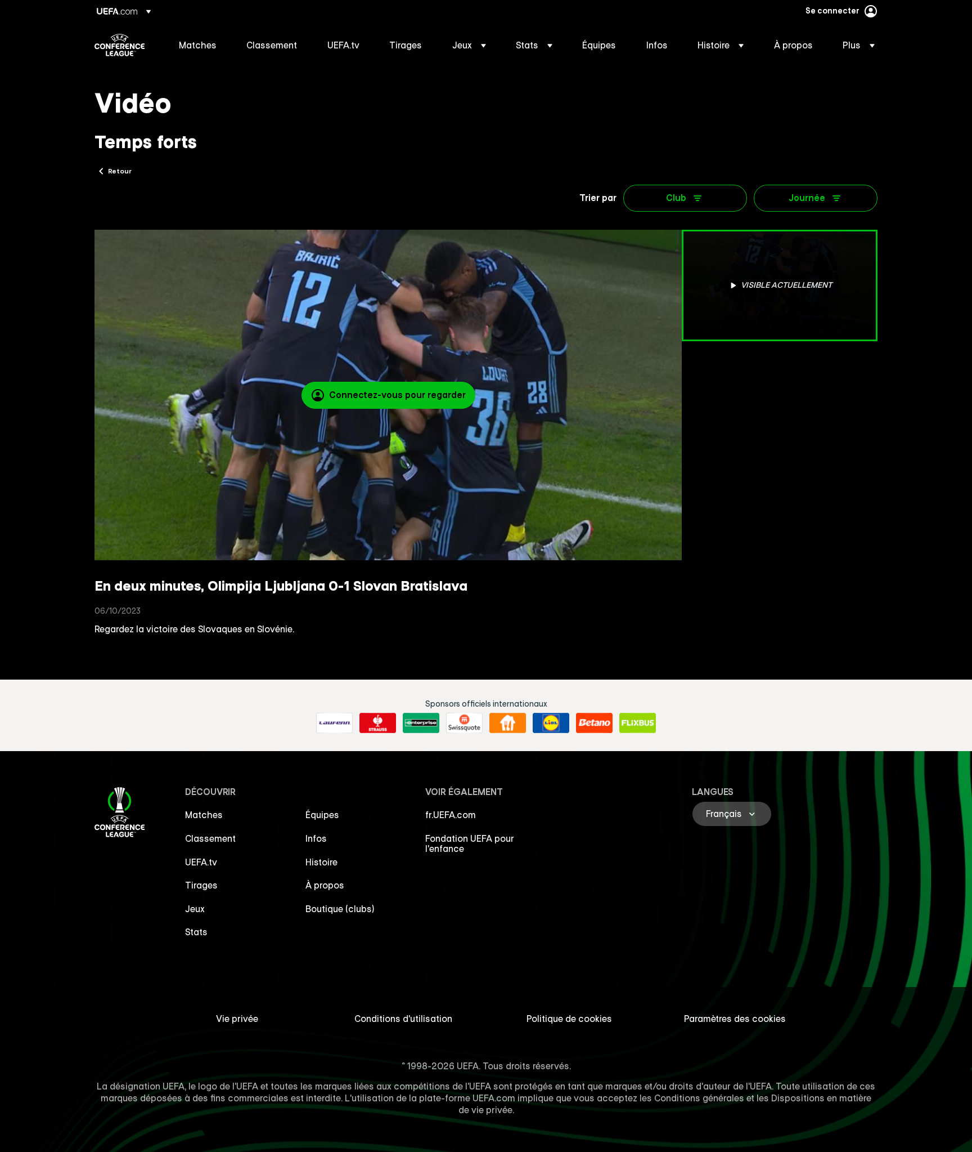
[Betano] (594, 723)
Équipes (322, 815)
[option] (780, 285)
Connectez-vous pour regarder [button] (397, 395)
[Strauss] (377, 723)
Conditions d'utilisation (403, 1018)
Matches (204, 815)
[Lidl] (551, 723)
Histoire (321, 862)
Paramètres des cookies (735, 1018)
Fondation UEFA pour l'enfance (469, 843)
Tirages (201, 885)
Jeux (195, 909)
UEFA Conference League (119, 45)
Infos (316, 838)
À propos (324, 885)
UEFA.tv (201, 862)
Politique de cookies (569, 1018)
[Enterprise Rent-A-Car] (421, 723)
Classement (210, 838)
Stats (196, 932)
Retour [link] (120, 171)
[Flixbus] (637, 723)
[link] (198, 45)
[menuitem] (199, 45)
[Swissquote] (464, 723)
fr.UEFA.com (450, 815)
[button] (469, 45)
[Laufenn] (334, 723)
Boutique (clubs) (340, 909)
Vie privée (237, 1018)
